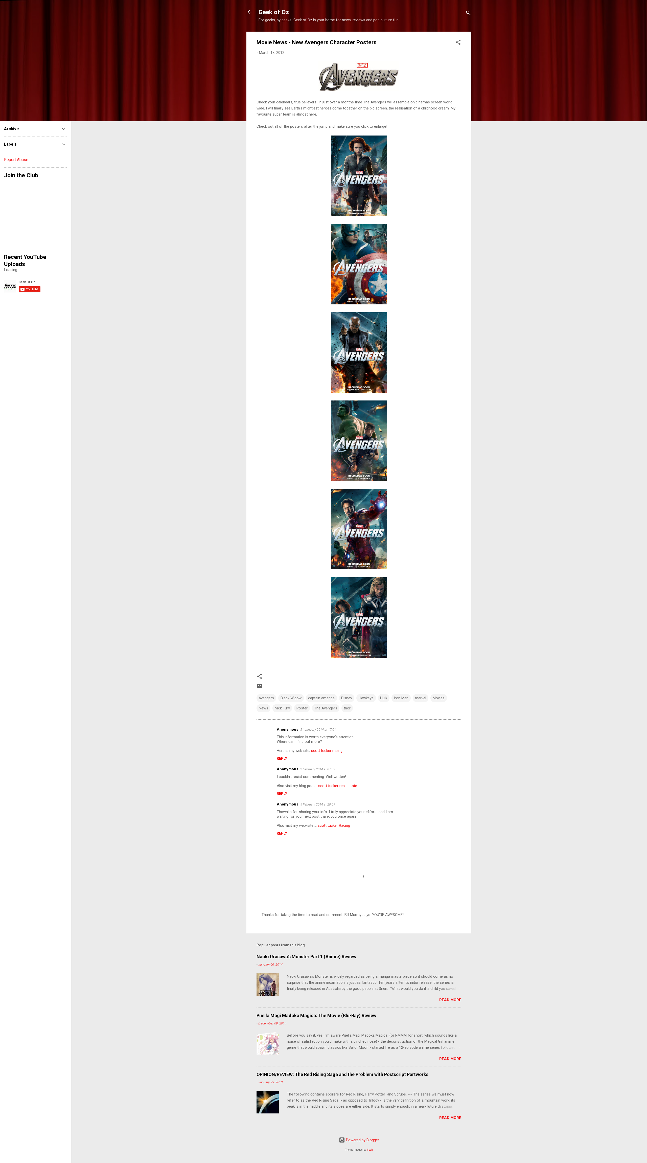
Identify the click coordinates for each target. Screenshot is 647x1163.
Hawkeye (366, 698)
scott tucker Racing (334, 825)
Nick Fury (282, 708)
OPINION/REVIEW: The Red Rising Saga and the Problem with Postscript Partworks (342, 1074)
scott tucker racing (326, 750)
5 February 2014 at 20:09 (317, 804)
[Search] (468, 13)
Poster (302, 708)
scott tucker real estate (337, 786)
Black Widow (291, 698)
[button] (458, 43)
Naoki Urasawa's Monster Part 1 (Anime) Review (306, 956)
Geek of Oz (274, 12)
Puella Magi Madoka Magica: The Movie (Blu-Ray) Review (316, 1015)
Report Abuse (16, 159)
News (263, 708)
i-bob (370, 1149)
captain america (321, 698)
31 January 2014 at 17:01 (318, 729)
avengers (266, 698)
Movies (439, 698)
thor (347, 708)
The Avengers (325, 708)
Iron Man (401, 698)
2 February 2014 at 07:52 (317, 769)
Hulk (383, 698)
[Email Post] (260, 688)
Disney (346, 698)
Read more (450, 1000)
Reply (282, 758)
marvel (420, 698)
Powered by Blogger (362, 1140)
